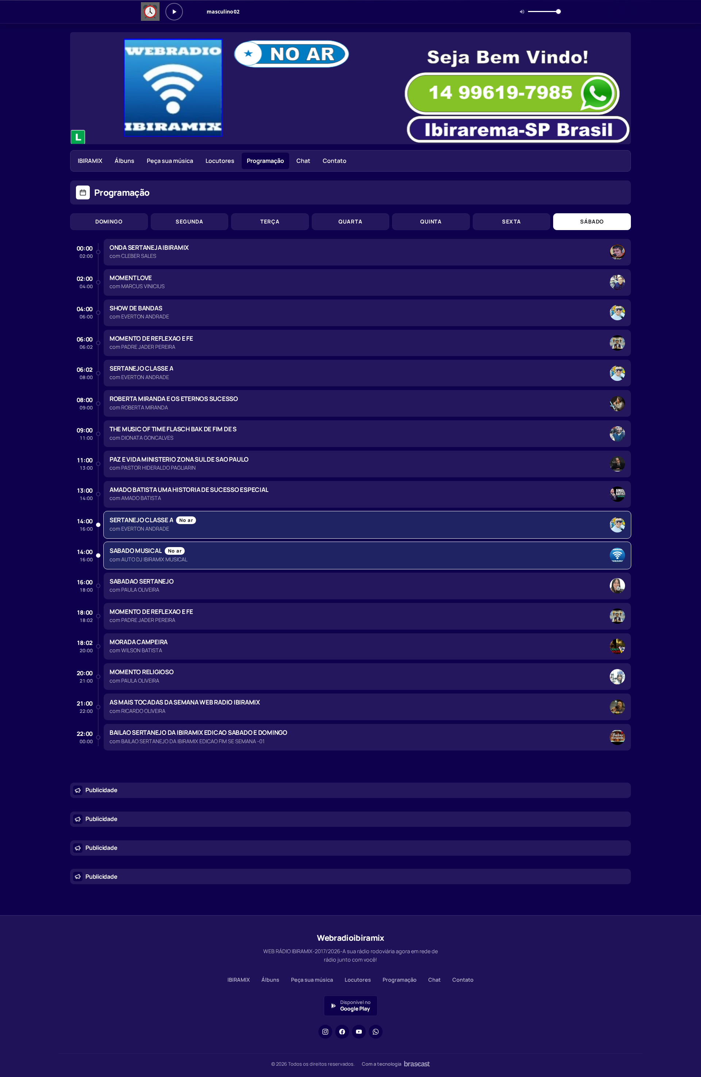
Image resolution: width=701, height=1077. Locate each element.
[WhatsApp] (376, 1032)
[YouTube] (359, 1032)
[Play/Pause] (174, 11)
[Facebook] (342, 1032)
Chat (303, 161)
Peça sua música (170, 161)
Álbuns (124, 161)
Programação (265, 161)
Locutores (220, 161)
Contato (334, 161)
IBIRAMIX (90, 161)
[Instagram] (325, 1032)
